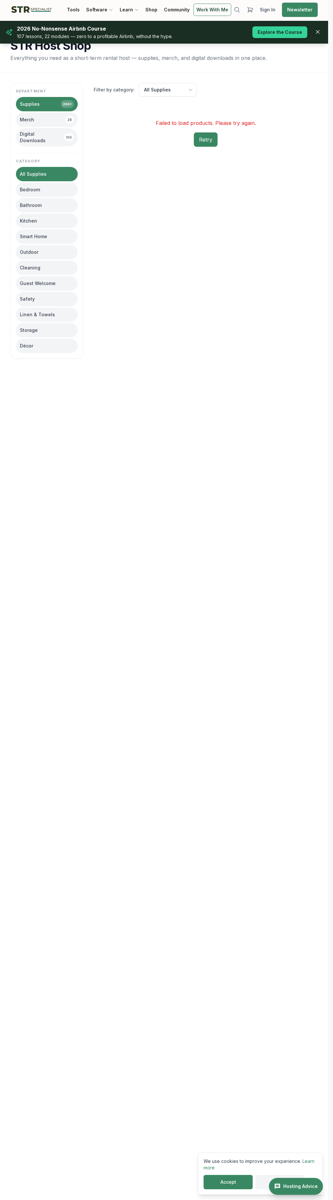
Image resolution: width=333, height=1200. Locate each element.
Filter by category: (114, 89)
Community (177, 9)
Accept (228, 1182)
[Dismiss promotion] (318, 32)
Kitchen (28, 221)
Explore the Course (280, 32)
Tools (73, 9)
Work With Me (212, 9)
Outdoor (29, 252)
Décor (26, 345)
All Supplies (33, 174)
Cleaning (30, 267)
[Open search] (237, 10)
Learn (126, 9)
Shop (151, 9)
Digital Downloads (46, 137)
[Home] (31, 9)
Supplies (46, 104)
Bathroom (31, 205)
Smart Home (33, 236)
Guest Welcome (38, 283)
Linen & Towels (37, 314)
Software (96, 9)
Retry (205, 139)
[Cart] (250, 10)
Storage (29, 330)
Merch (46, 119)
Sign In (267, 9)
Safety (27, 299)
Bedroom (30, 189)
